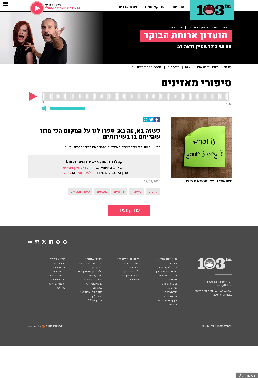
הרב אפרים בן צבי (131, 275)
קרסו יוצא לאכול (93, 283)
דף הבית (227, 27)
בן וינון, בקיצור (95, 267)
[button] (178, 6)
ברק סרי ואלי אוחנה (167, 275)
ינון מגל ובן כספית (168, 267)
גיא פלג (173, 279)
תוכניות (215, 27)
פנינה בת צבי (170, 296)
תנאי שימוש (59, 263)
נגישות (249, 375)
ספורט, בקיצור (95, 275)
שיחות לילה (134, 279)
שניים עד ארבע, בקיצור (90, 279)
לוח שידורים (59, 271)
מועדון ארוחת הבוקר (197, 27)
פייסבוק (173, 67)
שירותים (119, 191)
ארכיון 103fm (95, 300)
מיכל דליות (134, 267)
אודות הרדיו (59, 267)
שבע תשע (172, 263)
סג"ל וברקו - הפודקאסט (90, 271)
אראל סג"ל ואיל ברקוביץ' (164, 271)
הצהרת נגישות (58, 279)
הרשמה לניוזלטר (57, 283)
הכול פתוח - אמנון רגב (91, 292)
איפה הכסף (171, 292)
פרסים (153, 191)
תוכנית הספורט (169, 283)
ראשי (228, 67)
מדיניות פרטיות (57, 275)
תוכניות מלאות (207, 67)
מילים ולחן (97, 296)
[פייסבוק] (157, 119)
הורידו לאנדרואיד (88, 172)
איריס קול (172, 288)
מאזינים (102, 191)
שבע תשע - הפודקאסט (90, 263)
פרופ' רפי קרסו (132, 263)
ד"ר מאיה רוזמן (132, 271)
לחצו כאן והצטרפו (74, 168)
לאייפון (66, 172)
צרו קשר (61, 288)
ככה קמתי (97, 288)
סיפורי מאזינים (80, 191)
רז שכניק (172, 304)
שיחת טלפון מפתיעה (146, 67)
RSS (188, 67)
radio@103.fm (224, 285)
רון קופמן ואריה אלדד (166, 300)
